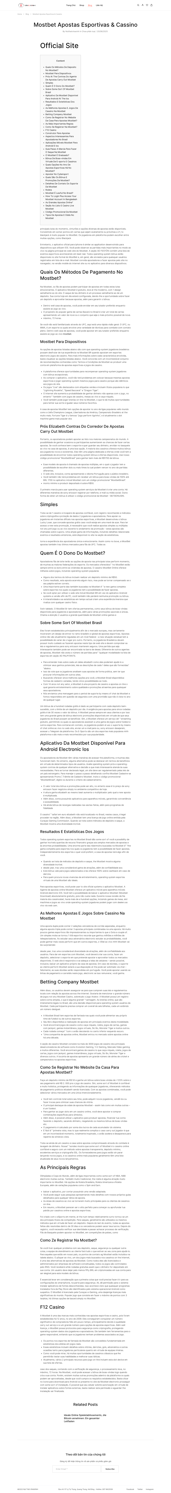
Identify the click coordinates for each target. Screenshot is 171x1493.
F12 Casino (50, 130)
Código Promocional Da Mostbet (61, 212)
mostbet (67, 334)
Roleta (48, 190)
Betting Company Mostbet (58, 114)
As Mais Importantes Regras (59, 124)
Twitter (140, 1489)
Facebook (130, 1489)
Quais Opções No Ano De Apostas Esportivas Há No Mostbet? (58, 167)
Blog (90, 5)
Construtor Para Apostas (57, 133)
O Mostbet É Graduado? (57, 155)
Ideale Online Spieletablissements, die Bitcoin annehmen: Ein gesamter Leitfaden (85, 1418)
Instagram (150, 1489)
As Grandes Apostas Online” (59, 202)
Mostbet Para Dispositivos (58, 73)
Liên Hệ (99, 5)
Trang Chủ (70, 5)
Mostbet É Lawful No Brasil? (59, 193)
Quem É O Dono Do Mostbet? (60, 86)
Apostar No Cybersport (57, 174)
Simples (49, 83)
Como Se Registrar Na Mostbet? (61, 127)
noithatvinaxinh (72, 31)
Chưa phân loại (88, 31)
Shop (81, 5)
